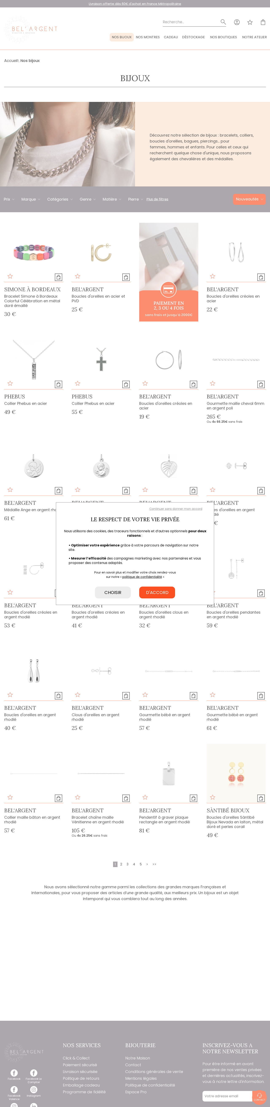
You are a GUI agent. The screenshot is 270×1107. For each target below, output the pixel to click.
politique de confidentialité (142, 577)
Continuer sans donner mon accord (175, 509)
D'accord (157, 592)
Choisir (112, 592)
